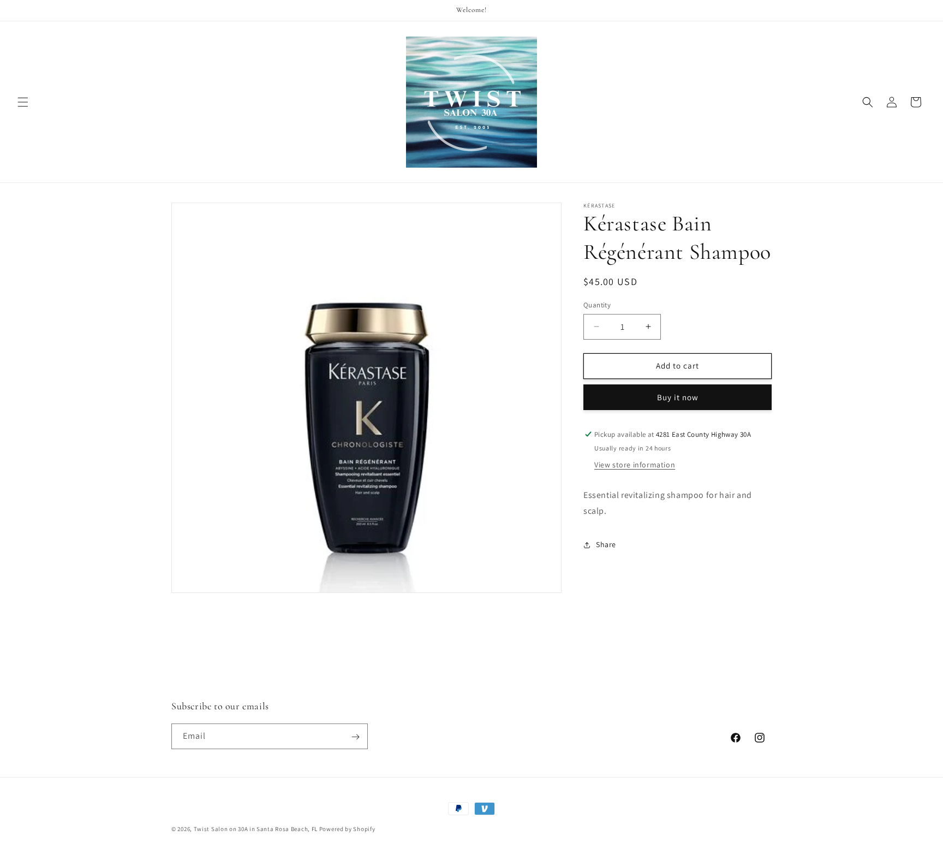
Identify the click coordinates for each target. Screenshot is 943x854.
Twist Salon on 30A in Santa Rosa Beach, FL (256, 829)
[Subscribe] (355, 737)
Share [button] (606, 544)
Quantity (597, 305)
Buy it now (678, 397)
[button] (23, 102)
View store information (634, 465)
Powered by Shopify (347, 829)
